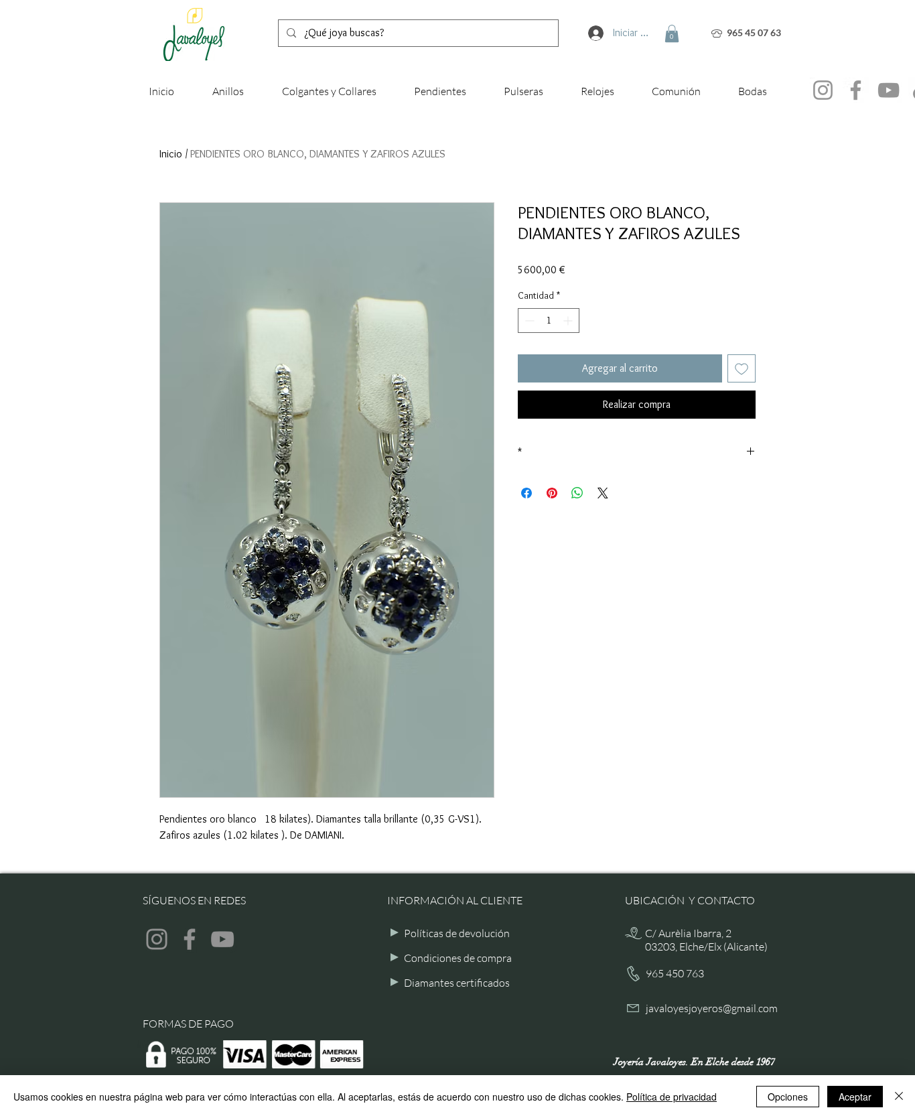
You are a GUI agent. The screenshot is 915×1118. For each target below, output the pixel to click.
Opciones (788, 1096)
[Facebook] (856, 90)
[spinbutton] (549, 320)
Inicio (170, 153)
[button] (671, 33)
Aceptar (855, 1096)
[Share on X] (603, 493)
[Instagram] (823, 90)
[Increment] (569, 320)
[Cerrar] (899, 1096)
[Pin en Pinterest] (552, 493)
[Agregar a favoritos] (741, 368)
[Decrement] (528, 320)
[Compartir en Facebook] (526, 493)
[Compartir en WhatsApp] (577, 493)
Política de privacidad (671, 1096)
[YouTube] (888, 90)
